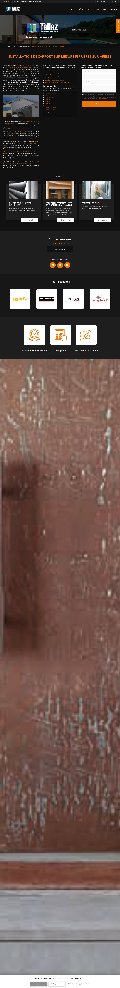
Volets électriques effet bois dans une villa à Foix (59, 204)
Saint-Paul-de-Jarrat (50, 111)
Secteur (16, 46)
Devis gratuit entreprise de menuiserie (55, 77)
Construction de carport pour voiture (55, 73)
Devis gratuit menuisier (51, 79)
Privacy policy (85, 984)
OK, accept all (39, 984)
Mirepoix (47, 101)
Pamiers (47, 105)
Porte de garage (101, 9)
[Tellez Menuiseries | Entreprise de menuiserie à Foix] (12, 9)
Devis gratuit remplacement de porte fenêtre (57, 82)
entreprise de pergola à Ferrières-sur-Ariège (21, 162)
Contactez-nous (79, 30)
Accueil (10, 46)
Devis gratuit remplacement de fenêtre (55, 80)
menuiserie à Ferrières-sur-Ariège (19, 67)
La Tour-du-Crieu (49, 97)
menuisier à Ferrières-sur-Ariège (18, 131)
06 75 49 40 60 (10, 2)
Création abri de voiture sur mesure (54, 75)
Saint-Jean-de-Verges (50, 107)
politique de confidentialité (100, 98)
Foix (46, 96)
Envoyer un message (60, 249)
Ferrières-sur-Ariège (26, 46)
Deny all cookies (57, 984)
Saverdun (47, 113)
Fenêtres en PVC (90, 203)
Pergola (113, 9)
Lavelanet (47, 99)
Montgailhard (48, 103)
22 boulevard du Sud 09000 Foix (30, 2)
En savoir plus (29, 220)
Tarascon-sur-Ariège (50, 115)
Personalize (73, 984)
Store (88, 9)
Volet (72, 9)
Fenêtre (80, 9)
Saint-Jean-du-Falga (50, 109)
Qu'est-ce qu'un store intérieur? (21, 204)
